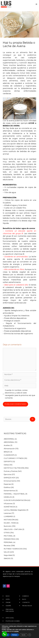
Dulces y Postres (10, 471)
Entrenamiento (10, 481)
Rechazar (14, 635)
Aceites (7, 445)
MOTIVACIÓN (9, 520)
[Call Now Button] (4, 634)
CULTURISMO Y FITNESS (14, 458)
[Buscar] (32, 419)
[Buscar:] (17, 419)
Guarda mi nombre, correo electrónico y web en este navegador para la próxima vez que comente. (20, 394)
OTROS (7, 533)
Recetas (7, 545)
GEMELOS (8, 497)
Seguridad (8, 555)
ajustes (16, 631)
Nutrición (7, 526)
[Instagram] (8, 586)
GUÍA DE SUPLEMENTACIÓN (15, 500)
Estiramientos (9, 491)
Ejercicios (7, 474)
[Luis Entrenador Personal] (6, 4)
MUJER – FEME (10, 523)
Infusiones (8, 503)
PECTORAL (8, 536)
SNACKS (7, 558)
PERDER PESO (9, 539)
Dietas (6, 465)
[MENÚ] (37, 4)
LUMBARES (8, 516)
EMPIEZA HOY (9, 478)
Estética (7, 487)
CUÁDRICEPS (9, 455)
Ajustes (23, 635)
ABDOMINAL (9, 439)
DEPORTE (8, 461)
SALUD (6, 552)
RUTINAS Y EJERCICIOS (13, 549)
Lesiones (7, 513)
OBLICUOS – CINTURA (13, 529)
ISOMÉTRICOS (9, 507)
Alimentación (9, 449)
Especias (7, 484)
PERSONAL (8, 542)
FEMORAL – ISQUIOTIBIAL (14, 494)
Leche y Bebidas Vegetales (15, 510)
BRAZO (7, 452)
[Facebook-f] (4, 586)
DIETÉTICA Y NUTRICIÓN (14, 468)
